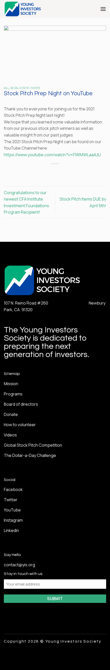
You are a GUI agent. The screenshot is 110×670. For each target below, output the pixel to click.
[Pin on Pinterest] (69, 172)
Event (25, 88)
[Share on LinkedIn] (78, 172)
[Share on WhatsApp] (32, 172)
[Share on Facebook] (41, 172)
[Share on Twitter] (50, 172)
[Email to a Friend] (60, 172)
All (6, 88)
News (35, 88)
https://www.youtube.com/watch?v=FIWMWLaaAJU (52, 155)
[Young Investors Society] (33, 9)
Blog (14, 88)
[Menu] (103, 9)
